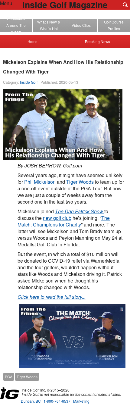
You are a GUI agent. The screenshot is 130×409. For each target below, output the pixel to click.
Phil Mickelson (40, 181)
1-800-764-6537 (57, 401)
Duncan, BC (31, 401)
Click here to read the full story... (52, 296)
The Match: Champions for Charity (64, 221)
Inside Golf (28, 82)
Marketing (81, 401)
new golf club (57, 217)
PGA (8, 376)
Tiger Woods (80, 181)
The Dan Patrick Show (79, 211)
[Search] (125, 5)
